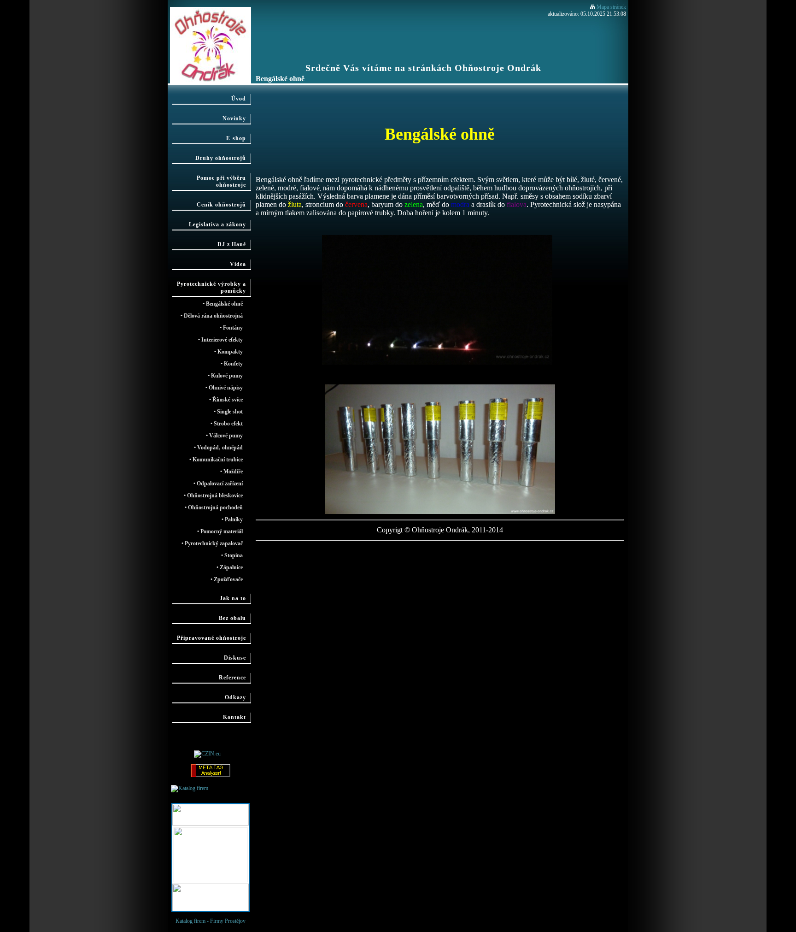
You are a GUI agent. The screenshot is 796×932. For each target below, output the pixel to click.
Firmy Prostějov (228, 921)
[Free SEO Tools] (210, 776)
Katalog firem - (224, 788)
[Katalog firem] (189, 788)
